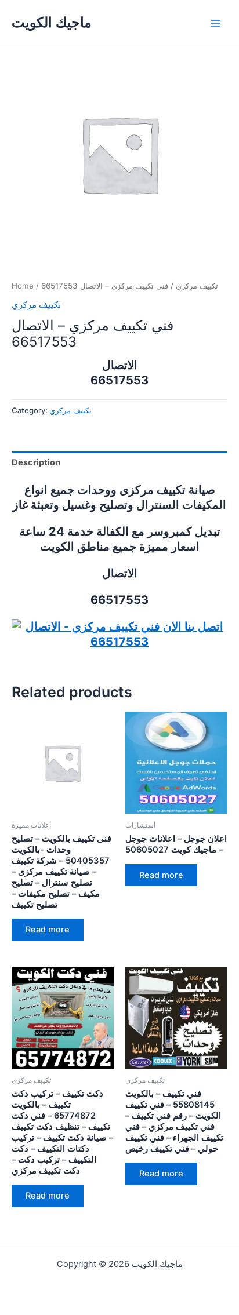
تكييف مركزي (197, 285)
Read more (48, 929)
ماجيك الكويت (52, 22)
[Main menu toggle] (215, 22)
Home (23, 285)
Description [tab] (36, 462)
